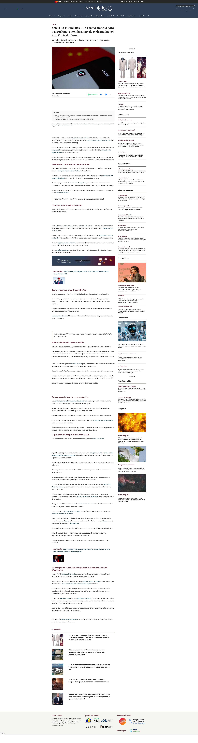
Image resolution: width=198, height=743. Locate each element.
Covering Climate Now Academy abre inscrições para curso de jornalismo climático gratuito (131, 311)
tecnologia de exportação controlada (68, 171)
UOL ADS (99, 1)
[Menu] (5, 9)
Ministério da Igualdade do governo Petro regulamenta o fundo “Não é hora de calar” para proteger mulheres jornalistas (131, 144)
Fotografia (142, 16)
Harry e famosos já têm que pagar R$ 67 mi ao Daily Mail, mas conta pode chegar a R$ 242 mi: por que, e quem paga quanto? (89, 696)
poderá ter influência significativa (87, 497)
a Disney (104, 521)
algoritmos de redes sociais (66, 243)
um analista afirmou (62, 193)
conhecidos (55, 238)
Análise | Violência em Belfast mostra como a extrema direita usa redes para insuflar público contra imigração (131, 370)
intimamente (103, 235)
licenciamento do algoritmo (77, 183)
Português (20, 8)
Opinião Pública (121, 16)
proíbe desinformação (68, 574)
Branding (70, 16)
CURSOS (88, 1)
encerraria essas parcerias (91, 581)
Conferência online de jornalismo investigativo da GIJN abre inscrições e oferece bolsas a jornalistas (130, 289)
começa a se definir (97, 439)
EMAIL (142, 1)
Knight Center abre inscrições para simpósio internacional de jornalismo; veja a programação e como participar (131, 300)
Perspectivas (61, 16)
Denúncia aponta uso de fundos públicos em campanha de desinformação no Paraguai (131, 134)
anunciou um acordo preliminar (80, 138)
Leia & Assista (131, 16)
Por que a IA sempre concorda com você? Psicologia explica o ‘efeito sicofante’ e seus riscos (132, 346)
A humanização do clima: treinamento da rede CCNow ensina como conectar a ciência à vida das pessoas (132, 389)
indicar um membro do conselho (62, 514)
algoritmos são (65, 598)
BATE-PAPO (134, 1)
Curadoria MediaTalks (62, 94)
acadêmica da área (62, 250)
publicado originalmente (69, 619)
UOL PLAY (93, 1)
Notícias (51, 16)
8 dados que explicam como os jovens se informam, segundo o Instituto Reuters (130, 208)
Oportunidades (89, 16)
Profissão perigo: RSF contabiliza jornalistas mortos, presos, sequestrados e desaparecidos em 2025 (131, 229)
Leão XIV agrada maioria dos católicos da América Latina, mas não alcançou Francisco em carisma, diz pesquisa (131, 181)
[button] (148, 16)
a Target (66, 521)
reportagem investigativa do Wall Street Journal (71, 401)
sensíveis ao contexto (84, 598)
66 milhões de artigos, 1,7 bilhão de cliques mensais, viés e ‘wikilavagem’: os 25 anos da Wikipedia (131, 218)
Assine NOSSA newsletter (185, 6)
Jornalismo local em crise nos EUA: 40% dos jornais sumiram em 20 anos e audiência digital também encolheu (132, 239)
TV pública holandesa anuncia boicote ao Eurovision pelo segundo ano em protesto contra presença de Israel (89, 667)
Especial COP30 (110, 16)
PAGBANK (82, 1)
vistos (109, 235)
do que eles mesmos (86, 226)
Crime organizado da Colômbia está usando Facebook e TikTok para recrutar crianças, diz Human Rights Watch (86, 652)
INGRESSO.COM (68, 1)
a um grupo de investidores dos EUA (98, 140)
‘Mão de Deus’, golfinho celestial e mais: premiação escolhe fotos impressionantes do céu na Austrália (131, 499)
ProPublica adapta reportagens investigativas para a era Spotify (132, 123)
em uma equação (76, 364)
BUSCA (125, 1)
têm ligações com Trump (72, 511)
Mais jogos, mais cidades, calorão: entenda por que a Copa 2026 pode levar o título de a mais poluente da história (132, 400)
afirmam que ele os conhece (65, 226)
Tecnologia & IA (78, 16)
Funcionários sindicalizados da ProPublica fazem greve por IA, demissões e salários (130, 156)
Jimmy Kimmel (74, 523)
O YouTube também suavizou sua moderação (76, 584)
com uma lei (56, 150)
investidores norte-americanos (83, 504)
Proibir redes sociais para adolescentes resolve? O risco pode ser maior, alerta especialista (130, 358)
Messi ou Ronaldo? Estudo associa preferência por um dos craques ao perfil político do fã (132, 171)
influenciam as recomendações (103, 420)
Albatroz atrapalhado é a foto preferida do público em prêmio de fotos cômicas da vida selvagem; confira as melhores (131, 469)
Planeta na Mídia (100, 16)
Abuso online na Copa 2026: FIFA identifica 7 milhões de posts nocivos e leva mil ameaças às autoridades (131, 198)
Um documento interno (59, 316)
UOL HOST (75, 1)
